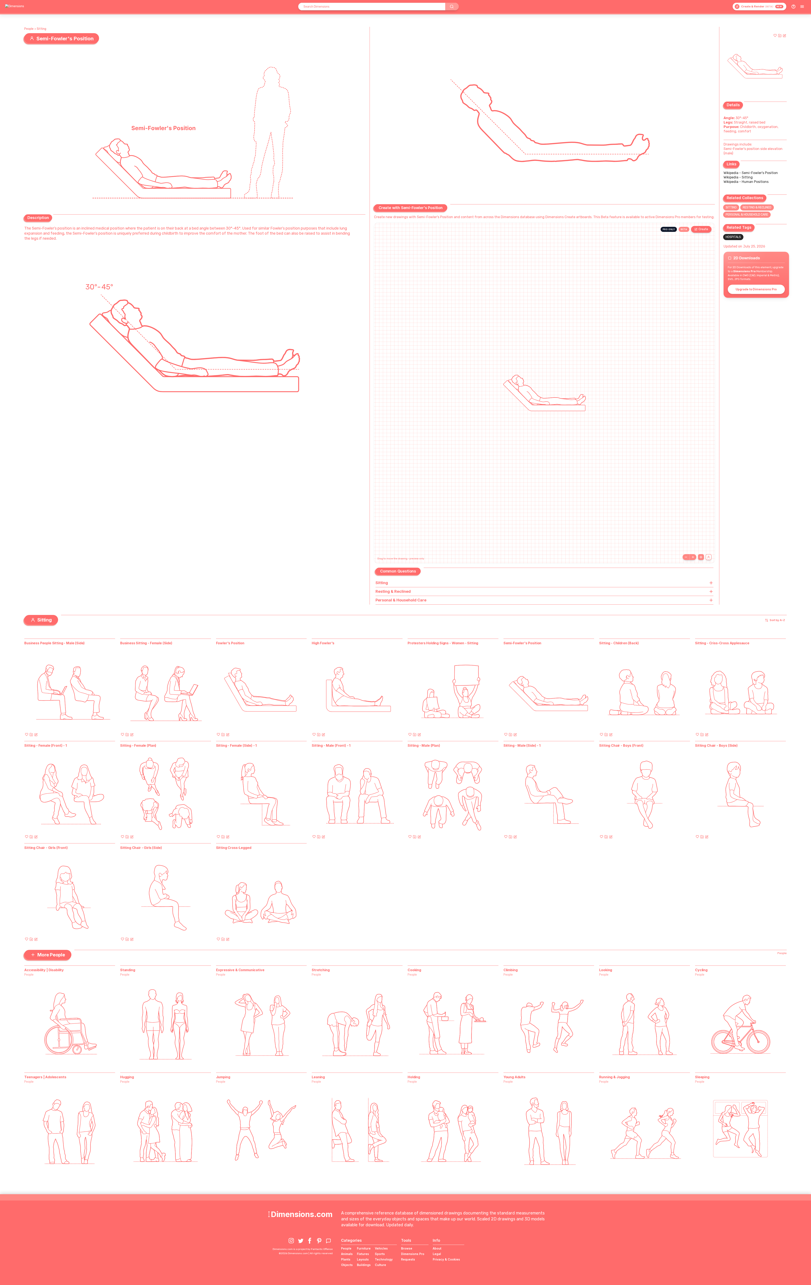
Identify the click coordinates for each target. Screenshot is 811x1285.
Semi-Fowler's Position (522, 643)
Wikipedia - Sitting (738, 177)
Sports (380, 1254)
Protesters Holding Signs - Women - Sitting (443, 643)
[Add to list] (779, 35)
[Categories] (802, 6)
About (437, 1248)
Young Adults (514, 1077)
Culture (380, 1265)
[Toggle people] (709, 557)
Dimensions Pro (412, 1254)
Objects (347, 1265)
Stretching (320, 970)
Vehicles (381, 1248)
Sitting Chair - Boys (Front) (621, 745)
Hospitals (733, 237)
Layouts (363, 1259)
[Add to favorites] (775, 35)
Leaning (318, 1077)
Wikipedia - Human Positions (746, 182)
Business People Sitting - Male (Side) (54, 643)
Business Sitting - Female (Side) (146, 643)
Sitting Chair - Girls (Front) (46, 848)
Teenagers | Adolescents (45, 1077)
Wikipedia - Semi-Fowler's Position (751, 173)
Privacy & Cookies (446, 1259)
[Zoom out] (686, 557)
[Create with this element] (784, 35)
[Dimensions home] (14, 6)
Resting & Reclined (757, 207)
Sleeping (702, 1077)
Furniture (364, 1248)
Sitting (41, 29)
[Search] (452, 6)
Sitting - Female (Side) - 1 (236, 745)
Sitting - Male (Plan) (424, 745)
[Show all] (701, 557)
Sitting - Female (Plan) (138, 745)
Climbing (510, 970)
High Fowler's (323, 643)
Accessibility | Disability (44, 970)
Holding (414, 1077)
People (29, 29)
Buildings (364, 1265)
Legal (437, 1254)
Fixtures (363, 1254)
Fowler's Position (230, 643)
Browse (406, 1248)
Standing (127, 970)
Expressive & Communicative (240, 970)
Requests (408, 1259)
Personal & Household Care (747, 214)
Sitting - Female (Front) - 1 (45, 745)
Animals (347, 1254)
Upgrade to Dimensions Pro (756, 289)
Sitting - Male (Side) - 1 (521, 745)
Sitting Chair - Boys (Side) (716, 745)
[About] (793, 6)
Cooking (414, 970)
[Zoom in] (693, 557)
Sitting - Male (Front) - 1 (331, 745)
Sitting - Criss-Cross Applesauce (722, 643)
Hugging (127, 1077)
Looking (605, 970)
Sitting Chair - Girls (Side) (141, 848)
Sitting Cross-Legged (233, 848)
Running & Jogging (614, 1077)
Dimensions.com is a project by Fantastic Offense (303, 1249)
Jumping (223, 1077)
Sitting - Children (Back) (619, 643)
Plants (345, 1259)
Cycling (701, 970)
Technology (384, 1259)
